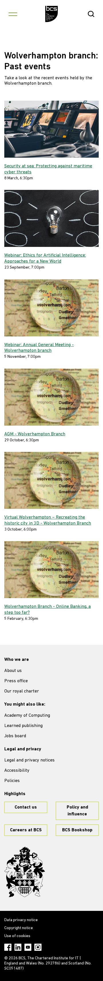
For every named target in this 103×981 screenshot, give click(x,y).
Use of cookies (17, 936)
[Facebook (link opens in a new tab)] (7, 947)
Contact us (26, 807)
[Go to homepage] (51, 14)
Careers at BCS (26, 830)
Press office (16, 681)
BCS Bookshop (77, 830)
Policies (12, 781)
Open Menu (13, 14)
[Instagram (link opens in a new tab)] (37, 947)
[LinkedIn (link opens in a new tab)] (17, 947)
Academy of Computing (27, 715)
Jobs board (15, 736)
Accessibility (16, 770)
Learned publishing (23, 726)
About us (13, 671)
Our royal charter (21, 691)
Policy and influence (77, 811)
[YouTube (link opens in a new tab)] (27, 947)
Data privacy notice (21, 920)
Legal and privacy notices (29, 760)
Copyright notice (18, 928)
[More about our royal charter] (24, 872)
